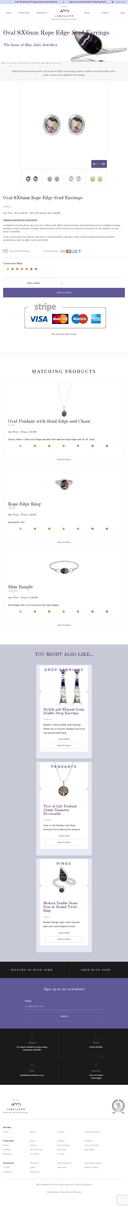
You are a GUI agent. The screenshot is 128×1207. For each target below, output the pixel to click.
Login (122, 13)
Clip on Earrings (91, 1145)
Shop (32, 1132)
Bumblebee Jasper (93, 1163)
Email (28, 1001)
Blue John (34, 1163)
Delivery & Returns (92, 1132)
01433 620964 (96, 1047)
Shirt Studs (89, 1150)
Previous (95, 164)
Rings (32, 1141)
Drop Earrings (63, 1145)
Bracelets (7, 1154)
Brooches (61, 1150)
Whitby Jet (34, 1172)
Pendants (89, 1141)
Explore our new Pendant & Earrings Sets (87, 2)
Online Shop (24, 13)
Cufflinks (6, 1150)
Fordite (6, 1168)
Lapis (32, 1168)
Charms (33, 1145)
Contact (104, 13)
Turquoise (7, 1172)
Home (8, 13)
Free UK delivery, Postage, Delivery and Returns (36, 2)
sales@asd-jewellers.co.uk (32, 1075)
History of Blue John (32, 970)
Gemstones (41, 13)
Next (102, 164)
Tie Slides (34, 1154)
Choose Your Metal (12, 263)
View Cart (120, 2)
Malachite (61, 1168)
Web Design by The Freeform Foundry (64, 1192)
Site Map (7, 1128)
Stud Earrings (23, 63)
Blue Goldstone (64, 1163)
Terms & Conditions (83, 1185)
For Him (60, 1154)
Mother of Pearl (91, 1168)
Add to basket (64, 292)
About (87, 13)
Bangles (61, 1141)
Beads (6, 1145)
